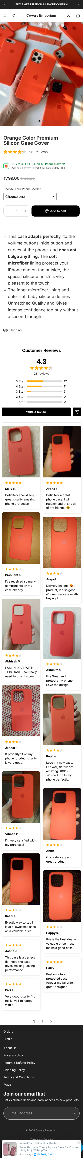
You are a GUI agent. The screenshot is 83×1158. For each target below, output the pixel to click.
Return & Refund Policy (19, 1062)
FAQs (7, 1084)
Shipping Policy (14, 1070)
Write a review (36, 411)
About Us (9, 1048)
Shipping (15, 330)
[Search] (14, 15)
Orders (8, 1031)
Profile (7, 1039)
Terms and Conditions (18, 1077)
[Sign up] (73, 1113)
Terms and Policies (41, 1139)
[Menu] (5, 15)
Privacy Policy (13, 1055)
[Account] (68, 15)
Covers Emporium (46, 1130)
